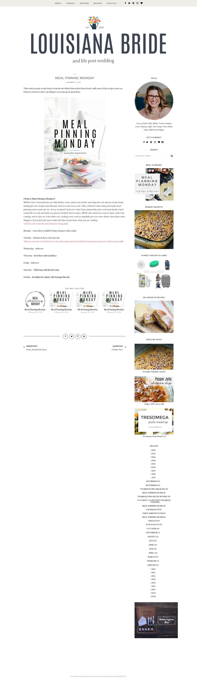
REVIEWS (98, 3)
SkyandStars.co (119, 676)
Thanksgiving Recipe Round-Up (153, 497)
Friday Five (154, 521)
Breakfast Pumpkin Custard (154, 371)
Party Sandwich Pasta (154, 513)
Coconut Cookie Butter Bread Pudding (154, 501)
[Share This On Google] (84, 336)
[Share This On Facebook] (65, 336)
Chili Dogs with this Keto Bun (46, 270)
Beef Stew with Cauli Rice (45, 256)
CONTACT (70, 3)
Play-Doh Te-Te (154, 525)
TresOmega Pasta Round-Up (154, 436)
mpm (75, 74)
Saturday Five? (154, 510)
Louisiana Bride (92, 676)
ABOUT (58, 3)
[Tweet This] (71, 336)
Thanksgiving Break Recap (154, 489)
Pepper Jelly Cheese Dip (154, 404)
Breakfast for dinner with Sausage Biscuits (51, 277)
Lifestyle (112, 3)
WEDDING (84, 3)
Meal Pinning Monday (154, 493)
